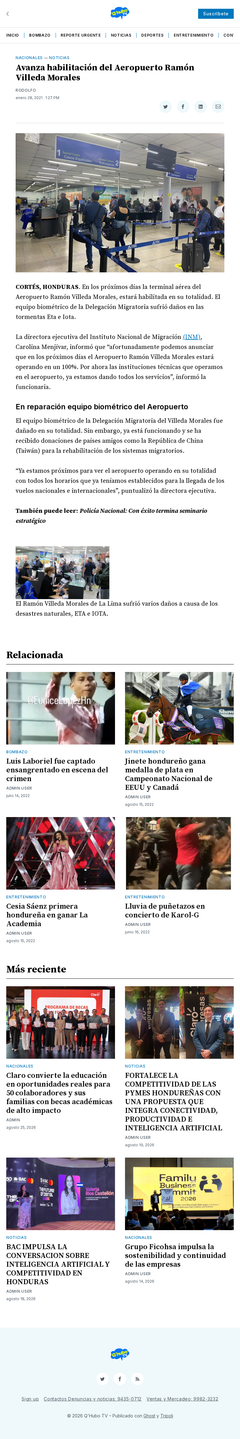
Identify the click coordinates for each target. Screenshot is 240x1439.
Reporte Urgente (81, 35)
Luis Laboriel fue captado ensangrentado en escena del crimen (57, 770)
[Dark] (8, 14)
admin (13, 1120)
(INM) (191, 337)
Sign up (30, 1398)
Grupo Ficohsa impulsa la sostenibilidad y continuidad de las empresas (175, 1255)
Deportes (152, 35)
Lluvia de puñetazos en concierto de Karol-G (165, 911)
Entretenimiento (194, 35)
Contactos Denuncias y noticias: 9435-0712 (93, 1398)
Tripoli (166, 1415)
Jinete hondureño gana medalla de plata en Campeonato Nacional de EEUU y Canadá (168, 774)
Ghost (149, 1415)
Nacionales (29, 57)
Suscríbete (216, 13)
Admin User (19, 788)
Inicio (12, 35)
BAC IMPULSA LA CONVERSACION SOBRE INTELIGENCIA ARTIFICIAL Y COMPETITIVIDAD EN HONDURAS (58, 1264)
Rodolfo (26, 90)
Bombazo (40, 35)
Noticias (121, 35)
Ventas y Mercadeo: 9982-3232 (182, 1398)
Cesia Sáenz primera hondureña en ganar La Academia (47, 915)
